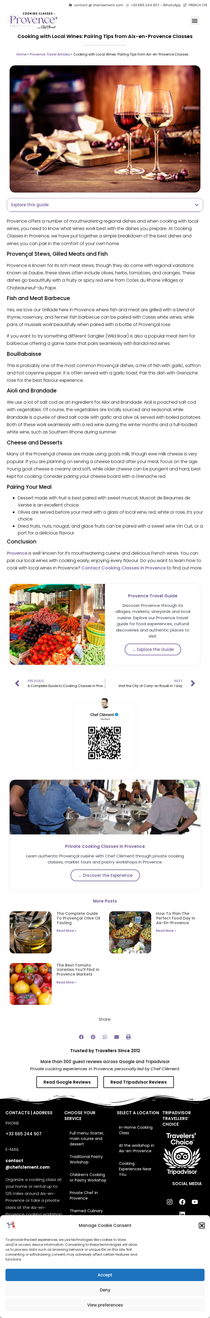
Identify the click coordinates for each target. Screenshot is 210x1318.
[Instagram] (169, 1202)
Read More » (67, 930)
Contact (90, 568)
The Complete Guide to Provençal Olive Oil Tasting (78, 918)
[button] (202, 1225)
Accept (105, 1275)
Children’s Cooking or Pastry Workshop (88, 1177)
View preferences (105, 1305)
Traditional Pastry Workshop (86, 1159)
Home (21, 54)
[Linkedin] (182, 1214)
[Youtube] (194, 1202)
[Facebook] (182, 1202)
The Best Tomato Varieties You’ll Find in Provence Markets (78, 969)
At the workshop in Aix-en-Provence (136, 1148)
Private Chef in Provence (84, 1195)
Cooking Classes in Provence (133, 568)
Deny (105, 1290)
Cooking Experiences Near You (135, 1169)
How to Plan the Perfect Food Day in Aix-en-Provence (175, 918)
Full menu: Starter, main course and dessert (87, 1138)
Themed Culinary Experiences (86, 1213)
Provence (17, 553)
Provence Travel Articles (50, 54)
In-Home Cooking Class (136, 1130)
